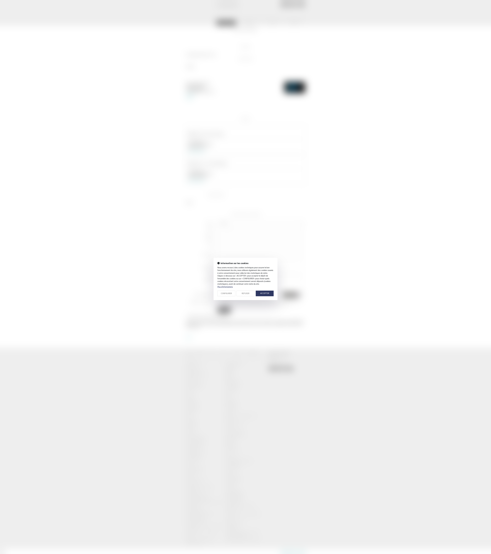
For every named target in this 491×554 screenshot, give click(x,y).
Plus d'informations (225, 287)
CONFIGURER (226, 293)
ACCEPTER (264, 293)
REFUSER (245, 293)
